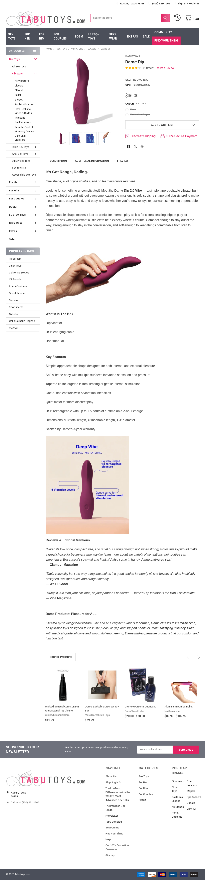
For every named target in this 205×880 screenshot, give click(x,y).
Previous (187, 655)
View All (13, 327)
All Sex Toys (19, 66)
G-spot (19, 99)
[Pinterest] (142, 146)
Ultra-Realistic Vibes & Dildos (23, 111)
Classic (19, 85)
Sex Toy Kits (19, 167)
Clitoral (19, 90)
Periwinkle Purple (140, 114)
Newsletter (112, 815)
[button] (162, 124)
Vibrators (17, 73)
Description (58, 160)
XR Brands (15, 279)
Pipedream (15, 258)
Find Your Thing (166, 40)
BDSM (79, 36)
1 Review (122, 160)
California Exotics (19, 272)
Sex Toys (12, 36)
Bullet (18, 95)
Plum (133, 109)
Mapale (13, 300)
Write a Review (165, 67)
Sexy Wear (113, 36)
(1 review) (149, 67)
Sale (146, 36)
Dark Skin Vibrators (20, 137)
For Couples (60, 36)
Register (194, 3)
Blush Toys (15, 265)
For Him (41, 36)
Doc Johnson (17, 293)
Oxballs (13, 314)
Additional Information (92, 160)
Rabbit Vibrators (24, 104)
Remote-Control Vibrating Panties (24, 129)
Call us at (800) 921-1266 (25, 802)
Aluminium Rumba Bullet (179, 706)
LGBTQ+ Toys (93, 36)
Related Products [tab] (61, 656)
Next (196, 655)
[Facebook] (128, 146)
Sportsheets (16, 307)
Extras (132, 36)
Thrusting (20, 117)
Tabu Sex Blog (114, 821)
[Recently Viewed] (178, 18)
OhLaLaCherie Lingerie (22, 320)
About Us (111, 776)
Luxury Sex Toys (21, 160)
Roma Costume (18, 286)
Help (108, 839)
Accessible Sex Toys (24, 174)
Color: (136, 103)
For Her (27, 36)
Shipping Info (113, 782)
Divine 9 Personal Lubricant (140, 706)
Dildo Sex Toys (20, 146)
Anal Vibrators (23, 122)
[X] (135, 146)
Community (163, 32)
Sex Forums (112, 827)
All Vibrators (22, 80)
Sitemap (110, 855)
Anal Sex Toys (20, 153)
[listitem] (83, 91)
